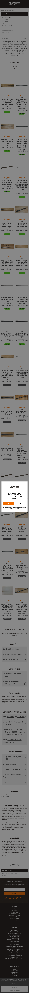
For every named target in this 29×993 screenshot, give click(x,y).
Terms (23, 507)
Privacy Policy (16, 508)
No (20, 503)
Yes (8, 503)
